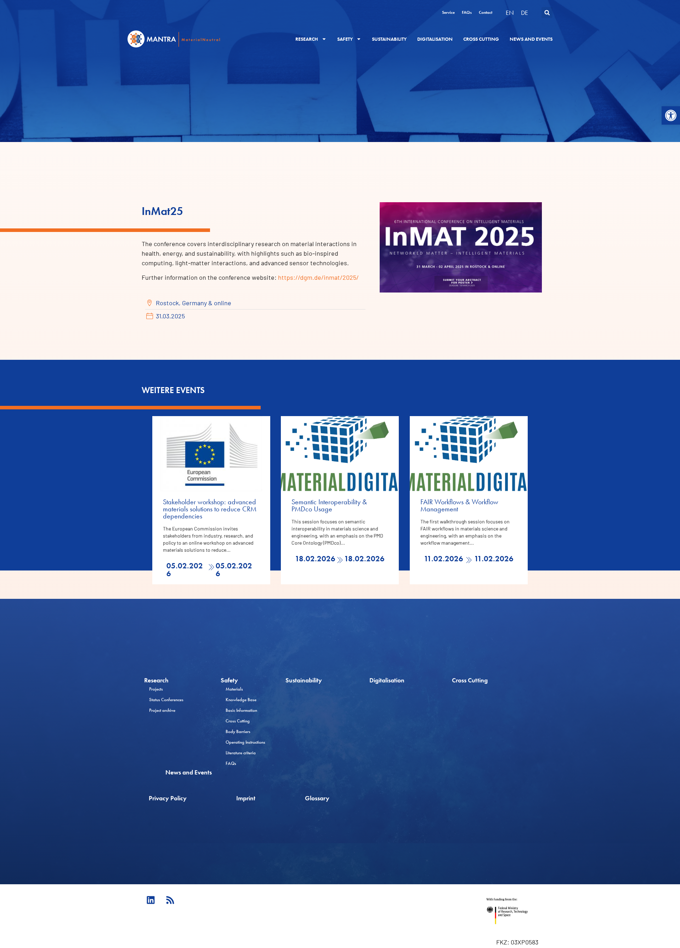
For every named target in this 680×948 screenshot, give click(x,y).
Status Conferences (166, 700)
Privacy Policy (168, 798)
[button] (671, 115)
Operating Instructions (245, 742)
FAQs (467, 12)
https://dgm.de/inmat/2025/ (318, 277)
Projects (156, 689)
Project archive (162, 710)
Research (306, 39)
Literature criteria (241, 753)
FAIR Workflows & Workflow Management (459, 505)
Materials (234, 689)
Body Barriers (238, 731)
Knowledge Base (241, 700)
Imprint (245, 798)
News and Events (531, 39)
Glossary (317, 798)
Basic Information (241, 710)
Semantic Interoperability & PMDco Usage (329, 505)
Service (448, 12)
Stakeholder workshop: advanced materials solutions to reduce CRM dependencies (209, 509)
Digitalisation (435, 39)
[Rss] (170, 900)
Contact (485, 12)
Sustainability (389, 39)
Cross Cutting (481, 39)
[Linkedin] (150, 900)
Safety (345, 39)
